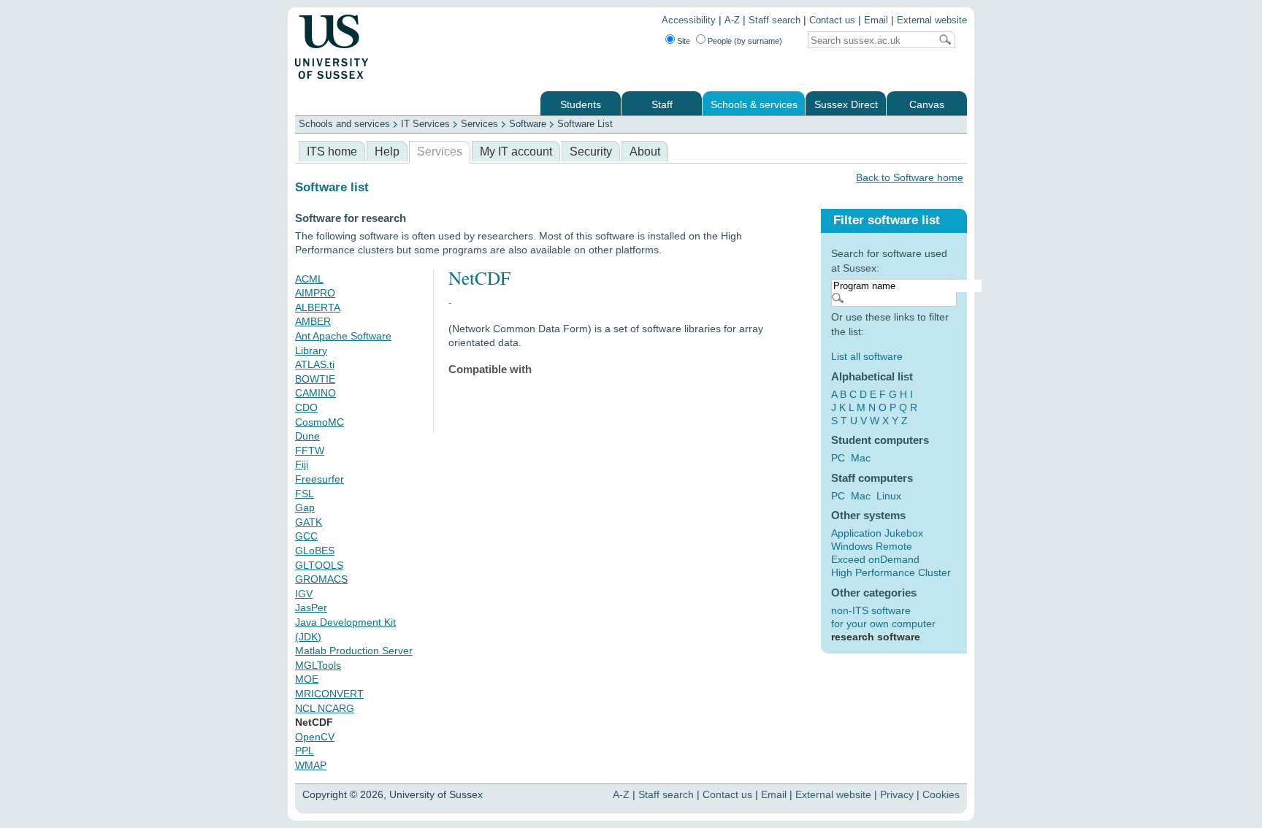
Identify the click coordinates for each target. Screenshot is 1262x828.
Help (387, 151)
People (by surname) (745, 41)
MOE (306, 679)
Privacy (897, 794)
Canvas (926, 104)
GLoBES (314, 550)
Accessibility (689, 20)
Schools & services (754, 104)
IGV (304, 593)
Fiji (301, 464)
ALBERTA (317, 307)
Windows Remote (871, 546)
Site (683, 41)
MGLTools (318, 665)
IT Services (425, 123)
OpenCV (314, 737)
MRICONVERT (329, 693)
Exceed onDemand (875, 559)
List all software (867, 356)
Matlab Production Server (354, 650)
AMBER (313, 321)
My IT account (516, 151)
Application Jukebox (877, 533)
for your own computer (883, 623)
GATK (308, 522)
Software (527, 123)
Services (479, 123)
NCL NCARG (324, 708)
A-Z (732, 20)
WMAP (310, 765)
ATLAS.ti (314, 364)
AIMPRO (315, 293)
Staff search (774, 20)
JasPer (311, 607)
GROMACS (321, 579)
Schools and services (344, 123)
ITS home (332, 151)
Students (580, 104)
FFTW (309, 450)
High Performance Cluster (891, 572)
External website (932, 20)
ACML (309, 279)
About (645, 151)
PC (838, 458)
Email (876, 20)
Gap (305, 507)
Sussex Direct (846, 104)
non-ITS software (871, 610)
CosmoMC (319, 422)
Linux (888, 496)
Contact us (832, 20)
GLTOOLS (319, 565)
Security (591, 151)
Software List (585, 123)
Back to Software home (909, 177)
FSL (304, 493)
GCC (306, 536)
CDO (306, 407)
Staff (662, 104)
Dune (307, 436)
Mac (861, 458)
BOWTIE (315, 379)
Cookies (941, 794)
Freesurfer (319, 479)
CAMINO (315, 393)
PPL (304, 750)
